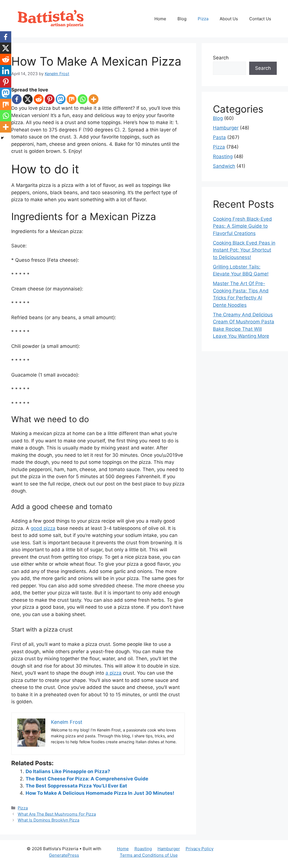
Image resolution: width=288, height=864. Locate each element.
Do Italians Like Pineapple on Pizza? (68, 771)
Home (160, 18)
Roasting (223, 156)
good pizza (43, 528)
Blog (181, 18)
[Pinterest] (50, 99)
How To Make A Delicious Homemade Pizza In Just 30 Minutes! (100, 793)
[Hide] (2, 138)
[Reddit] (39, 99)
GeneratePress (64, 855)
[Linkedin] (5, 70)
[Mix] (71, 99)
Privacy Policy (199, 848)
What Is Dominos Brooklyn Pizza (48, 820)
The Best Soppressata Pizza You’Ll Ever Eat (76, 786)
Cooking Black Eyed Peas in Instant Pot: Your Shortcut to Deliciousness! (244, 250)
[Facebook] (17, 99)
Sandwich (224, 166)
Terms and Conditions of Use (149, 855)
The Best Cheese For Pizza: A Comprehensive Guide (87, 779)
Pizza (203, 18)
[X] (28, 99)
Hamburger (225, 128)
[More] (93, 99)
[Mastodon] (61, 99)
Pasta (219, 137)
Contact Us (260, 18)
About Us (229, 18)
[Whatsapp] (82, 99)
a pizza (113, 673)
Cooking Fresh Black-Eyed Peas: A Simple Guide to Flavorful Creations (242, 226)
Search (221, 58)
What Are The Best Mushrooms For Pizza (57, 814)
